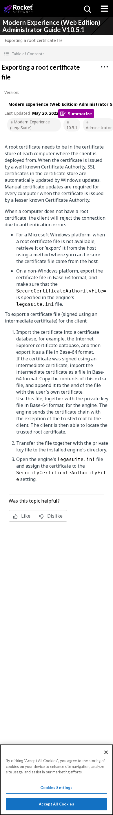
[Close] (106, 752)
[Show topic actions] (104, 67)
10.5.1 (71, 127)
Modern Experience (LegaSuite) (30, 124)
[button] (56, 53)
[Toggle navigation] (104, 8)
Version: (11, 92)
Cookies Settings (56, 787)
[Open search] (87, 8)
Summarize (80, 113)
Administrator (99, 127)
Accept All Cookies (56, 804)
